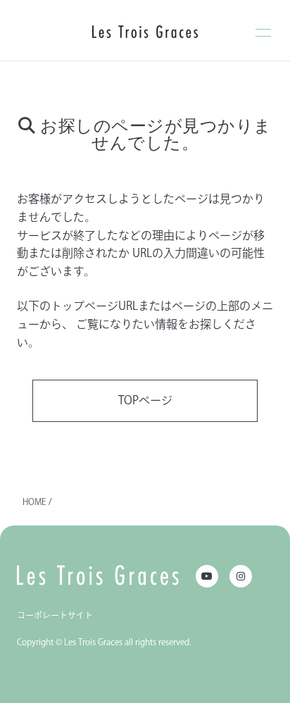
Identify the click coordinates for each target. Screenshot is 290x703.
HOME (34, 501)
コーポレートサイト (55, 615)
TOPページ (145, 400)
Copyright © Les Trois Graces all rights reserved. (104, 641)
